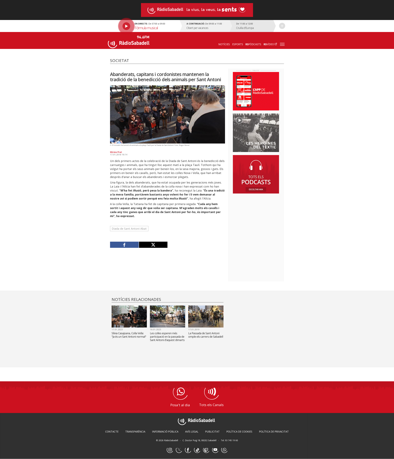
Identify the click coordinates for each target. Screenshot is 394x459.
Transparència (135, 431)
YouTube (215, 449)
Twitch (206, 449)
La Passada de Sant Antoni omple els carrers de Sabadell (205, 334)
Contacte (112, 431)
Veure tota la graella (282, 26)
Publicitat (212, 431)
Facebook (187, 449)
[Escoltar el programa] (143, 26)
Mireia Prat (116, 152)
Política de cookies (239, 431)
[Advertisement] (256, 216)
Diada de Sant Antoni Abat (129, 228)
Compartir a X (153, 245)
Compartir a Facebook (124, 245)
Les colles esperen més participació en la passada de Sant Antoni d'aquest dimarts (167, 336)
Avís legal (191, 431)
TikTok (197, 449)
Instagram (169, 449)
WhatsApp (224, 449)
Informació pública (165, 431)
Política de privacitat (274, 431)
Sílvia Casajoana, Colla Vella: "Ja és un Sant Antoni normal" (129, 334)
